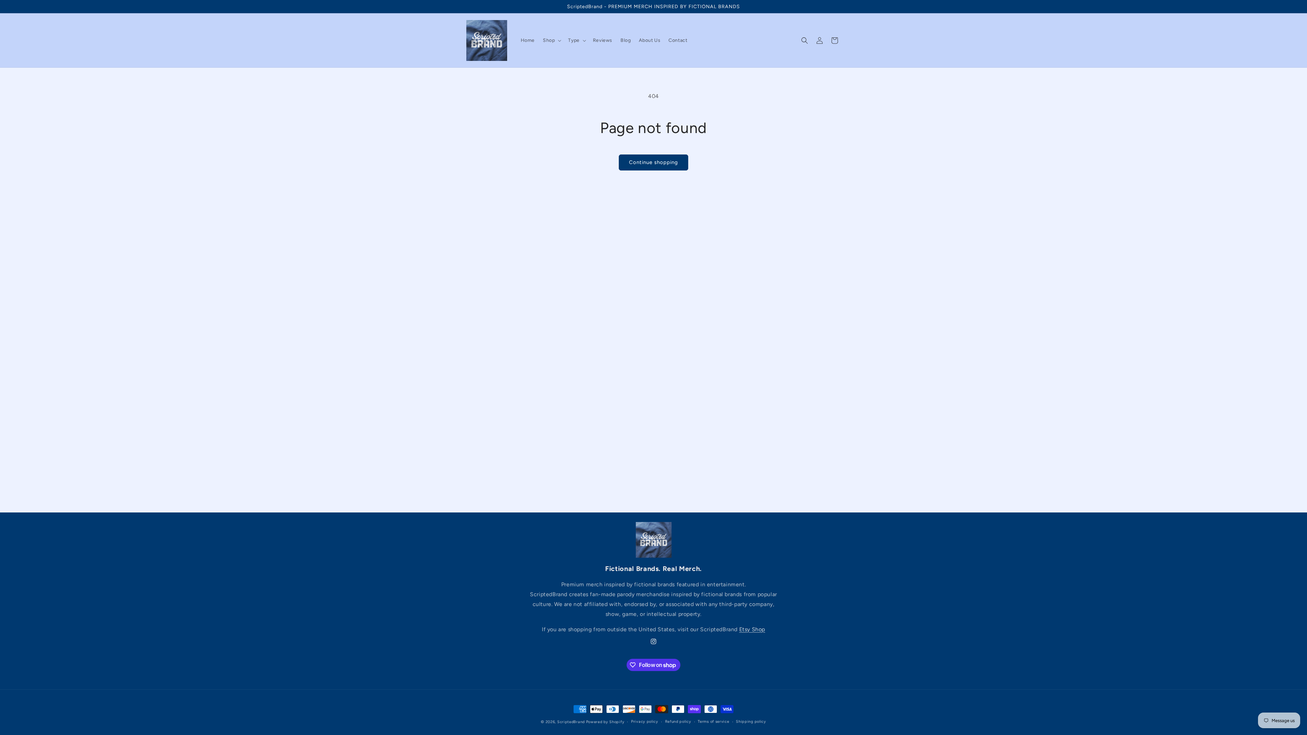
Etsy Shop (752, 629)
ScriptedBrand (571, 722)
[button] (551, 40)
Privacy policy (644, 721)
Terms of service (713, 721)
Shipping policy (751, 721)
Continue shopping (653, 162)
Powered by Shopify (605, 722)
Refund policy (678, 721)
